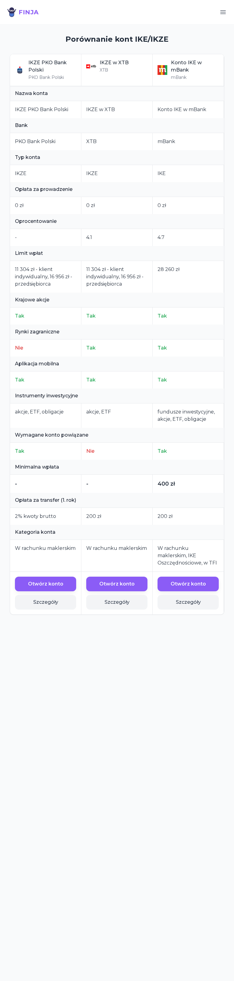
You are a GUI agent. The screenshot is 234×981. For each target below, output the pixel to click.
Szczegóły (45, 602)
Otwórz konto (45, 584)
